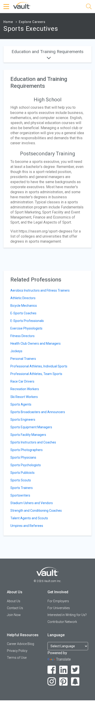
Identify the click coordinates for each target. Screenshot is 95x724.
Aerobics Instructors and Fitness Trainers (40, 290)
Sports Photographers (26, 450)
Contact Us (15, 608)
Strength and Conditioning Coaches (36, 510)
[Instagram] (52, 681)
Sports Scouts (20, 480)
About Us (13, 601)
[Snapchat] (75, 681)
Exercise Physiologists (26, 328)
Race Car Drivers (22, 381)
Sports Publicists (22, 472)
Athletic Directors (23, 298)
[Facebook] (52, 669)
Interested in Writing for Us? (67, 615)
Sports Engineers (22, 419)
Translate (63, 659)
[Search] (89, 7)
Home (8, 22)
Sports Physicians (23, 457)
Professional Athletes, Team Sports (36, 374)
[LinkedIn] (63, 669)
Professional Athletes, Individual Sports (38, 366)
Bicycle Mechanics (23, 305)
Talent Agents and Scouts (29, 518)
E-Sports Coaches (23, 313)
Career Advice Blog (20, 644)
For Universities (59, 608)
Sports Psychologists (25, 465)
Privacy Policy (17, 651)
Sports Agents (20, 404)
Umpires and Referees (26, 526)
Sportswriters (20, 495)
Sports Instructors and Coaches (33, 442)
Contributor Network (62, 622)
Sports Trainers (21, 488)
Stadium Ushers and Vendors (31, 503)
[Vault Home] (21, 5)
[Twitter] (75, 669)
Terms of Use (17, 657)
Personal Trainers (23, 359)
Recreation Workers (24, 389)
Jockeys (16, 351)
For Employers (58, 601)
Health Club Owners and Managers (35, 343)
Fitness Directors (22, 336)
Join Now (14, 615)
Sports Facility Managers (28, 435)
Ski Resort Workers (24, 397)
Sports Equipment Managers (31, 427)
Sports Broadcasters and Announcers (37, 412)
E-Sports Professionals (27, 321)
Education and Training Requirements (47, 51)
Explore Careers (32, 22)
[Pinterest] (63, 681)
